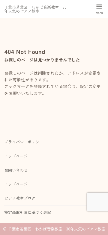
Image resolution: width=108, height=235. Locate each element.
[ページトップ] (96, 223)
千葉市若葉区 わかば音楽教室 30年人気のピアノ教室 (35, 9)
